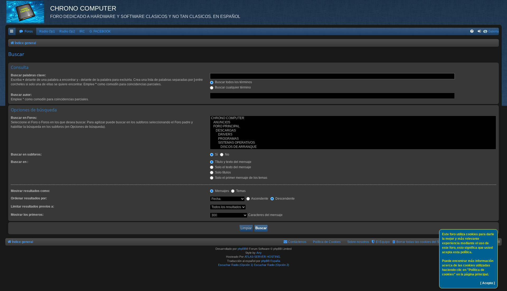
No (226, 154)
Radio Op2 (67, 31)
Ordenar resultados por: (29, 198)
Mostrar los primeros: (27, 215)
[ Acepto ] (487, 283)
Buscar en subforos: (26, 154)
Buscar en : (19, 162)
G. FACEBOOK (100, 31)
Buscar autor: (21, 95)
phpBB (242, 248)
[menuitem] (26, 31)
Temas (240, 191)
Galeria (493, 31)
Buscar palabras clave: (28, 75)
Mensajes (221, 191)
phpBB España (270, 260)
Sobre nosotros (358, 242)
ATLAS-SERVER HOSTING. (263, 256)
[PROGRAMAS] (353, 139)
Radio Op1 (47, 31)
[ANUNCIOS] (353, 122)
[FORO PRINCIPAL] (353, 126)
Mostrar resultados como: (30, 191)
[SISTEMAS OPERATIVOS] (353, 143)
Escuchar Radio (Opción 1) (235, 264)
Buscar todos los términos (233, 82)
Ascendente (259, 198)
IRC (82, 31)
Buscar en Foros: (24, 118)
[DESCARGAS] (353, 131)
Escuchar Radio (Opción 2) (271, 264)
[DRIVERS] (353, 135)
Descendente (285, 198)
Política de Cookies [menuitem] (327, 242)
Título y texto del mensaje (232, 162)
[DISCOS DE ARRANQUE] (353, 147)
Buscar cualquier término (232, 87)
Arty (259, 252)
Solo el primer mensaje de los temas (240, 178)
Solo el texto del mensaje (232, 167)
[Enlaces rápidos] (12, 31)
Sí (216, 154)
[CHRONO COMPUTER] (353, 118)
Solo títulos (222, 172)
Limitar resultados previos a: (32, 206)
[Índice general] (27, 12)
